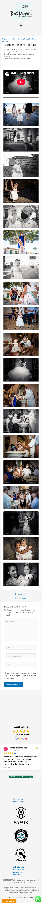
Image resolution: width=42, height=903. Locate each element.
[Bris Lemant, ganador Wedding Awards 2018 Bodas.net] (21, 871)
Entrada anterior (21, 594)
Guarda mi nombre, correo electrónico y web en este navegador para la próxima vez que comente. (20, 675)
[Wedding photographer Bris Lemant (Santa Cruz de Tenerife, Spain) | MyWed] (21, 815)
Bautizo (20, 39)
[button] (21, 25)
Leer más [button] (6, 767)
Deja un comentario (9, 39)
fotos (26, 39)
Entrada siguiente (21, 598)
